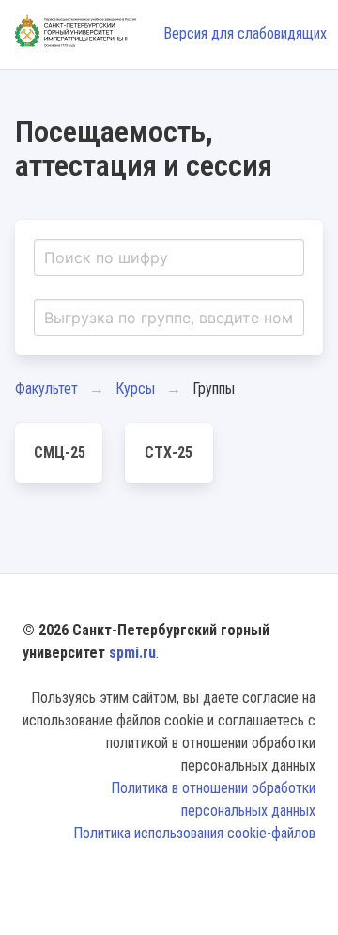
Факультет (46, 388)
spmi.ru (132, 653)
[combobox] (169, 257)
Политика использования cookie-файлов (194, 833)
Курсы (135, 388)
